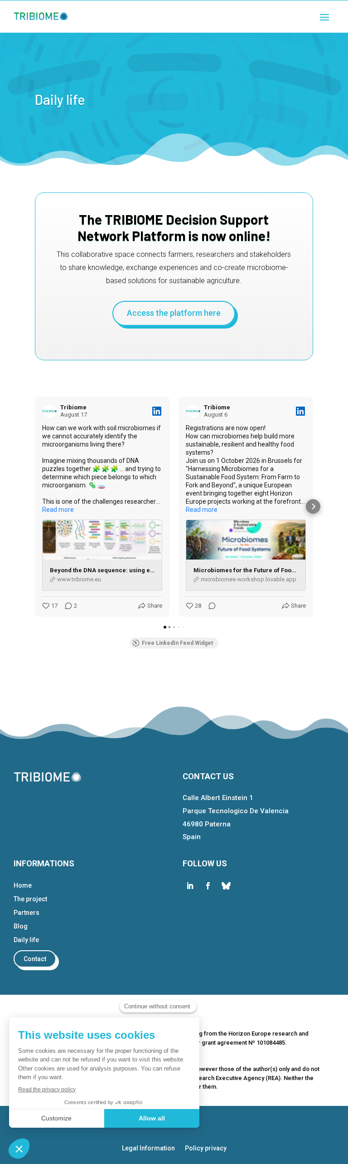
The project (30, 899)
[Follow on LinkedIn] (190, 886)
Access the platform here (174, 313)
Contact (35, 959)
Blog (21, 926)
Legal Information (148, 1148)
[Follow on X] (226, 886)
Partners (26, 912)
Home (23, 885)
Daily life (26, 940)
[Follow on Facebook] (208, 886)
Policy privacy (206, 1148)
